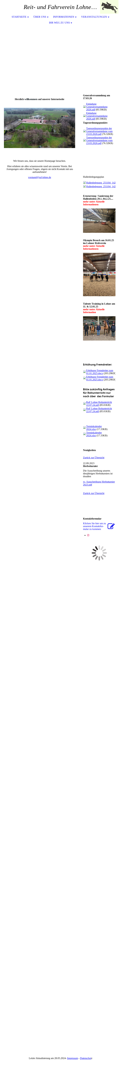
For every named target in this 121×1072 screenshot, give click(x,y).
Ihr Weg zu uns (59, 22)
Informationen (63, 16)
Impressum (72, 1058)
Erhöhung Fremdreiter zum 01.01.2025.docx (99, 372)
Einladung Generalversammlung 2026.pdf (96, 107)
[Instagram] (88, 535)
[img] (109, 7)
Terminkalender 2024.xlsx (94, 428)
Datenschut (85, 1058)
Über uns (39, 16)
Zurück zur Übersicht (93, 457)
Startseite (19, 16)
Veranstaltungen (94, 16)
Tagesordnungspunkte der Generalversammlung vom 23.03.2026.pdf (99, 131)
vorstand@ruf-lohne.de (39, 177)
